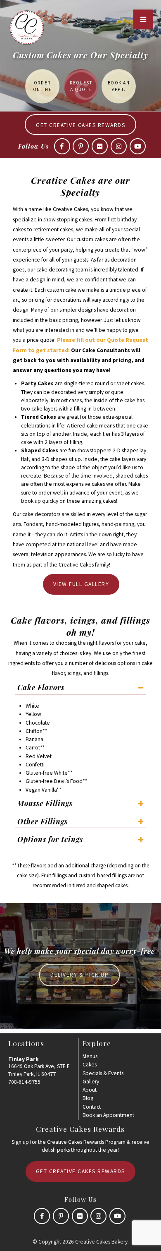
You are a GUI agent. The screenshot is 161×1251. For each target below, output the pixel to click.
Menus (90, 1056)
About (90, 1089)
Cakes (90, 1064)
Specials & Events (103, 1073)
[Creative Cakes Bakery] (26, 28)
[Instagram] (119, 146)
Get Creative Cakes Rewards (80, 125)
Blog (88, 1098)
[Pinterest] (81, 146)
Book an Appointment (108, 1115)
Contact (92, 1106)
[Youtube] (138, 146)
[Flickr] (100, 146)
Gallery (91, 1081)
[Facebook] (62, 146)
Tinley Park (23, 1059)
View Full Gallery (81, 584)
